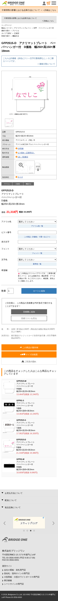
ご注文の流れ (30, 361)
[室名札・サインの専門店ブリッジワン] (18, 4)
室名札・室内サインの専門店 (17, 573)
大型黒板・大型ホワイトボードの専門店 (22, 577)
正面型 (16, 33)
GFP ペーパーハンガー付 (44, 28)
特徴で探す (5, 36)
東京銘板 (8, 580)
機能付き (15, 36)
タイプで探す (6, 33)
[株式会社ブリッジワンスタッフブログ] (29, 522)
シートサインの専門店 (14, 584)
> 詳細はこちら (48, 21)
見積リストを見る (29, 318)
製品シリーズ (6, 28)
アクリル (15, 31)
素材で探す (5, 31)
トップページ (6, 25)
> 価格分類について (46, 64)
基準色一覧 (37, 264)
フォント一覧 (37, 253)
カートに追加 (39, 291)
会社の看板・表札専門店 (15, 570)
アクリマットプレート (22, 28)
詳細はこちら (50, 10)
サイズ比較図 (31, 354)
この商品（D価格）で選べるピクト (37, 237)
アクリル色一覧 (37, 226)
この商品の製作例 (30, 347)
